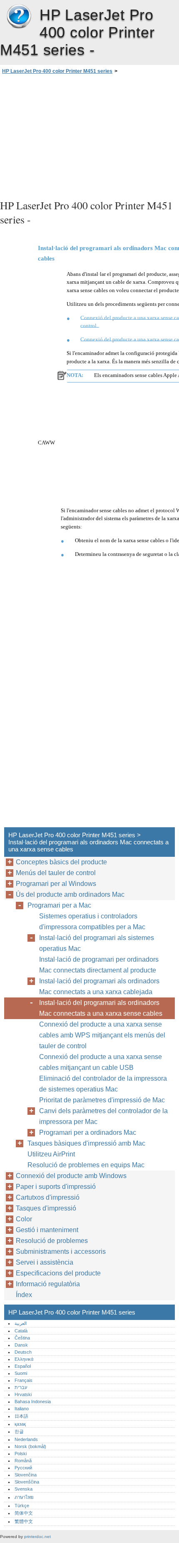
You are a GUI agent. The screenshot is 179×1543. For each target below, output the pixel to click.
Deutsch (23, 1352)
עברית (21, 1387)
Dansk (21, 1344)
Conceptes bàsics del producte (61, 862)
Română (23, 1460)
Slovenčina (26, 1474)
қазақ (20, 1423)
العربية (21, 1323)
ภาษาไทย (24, 1497)
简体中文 (24, 1513)
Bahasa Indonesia (33, 1401)
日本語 (21, 1416)
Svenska (23, 1488)
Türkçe (22, 1505)
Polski (21, 1453)
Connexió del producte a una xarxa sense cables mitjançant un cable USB (100, 1062)
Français (23, 1380)
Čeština (22, 1337)
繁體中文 (24, 1521)
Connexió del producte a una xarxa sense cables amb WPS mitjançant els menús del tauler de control (102, 1035)
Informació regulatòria (48, 1283)
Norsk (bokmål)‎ (30, 1446)
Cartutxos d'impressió (48, 1197)
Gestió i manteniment (47, 1229)
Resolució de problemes (52, 1240)
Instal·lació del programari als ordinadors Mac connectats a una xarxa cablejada (99, 986)
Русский (23, 1467)
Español (23, 1366)
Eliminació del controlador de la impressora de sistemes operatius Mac (103, 1084)
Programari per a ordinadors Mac (87, 1132)
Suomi (21, 1373)
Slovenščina (27, 1481)
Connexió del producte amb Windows (71, 1175)
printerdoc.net (37, 1536)
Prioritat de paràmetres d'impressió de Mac (102, 1100)
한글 (19, 1431)
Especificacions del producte (58, 1273)
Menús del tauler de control (56, 872)
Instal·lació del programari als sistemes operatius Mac (96, 943)
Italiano (22, 1408)
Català (21, 1330)
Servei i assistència (44, 1262)
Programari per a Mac (59, 905)
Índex (24, 1294)
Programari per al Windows (56, 883)
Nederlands (26, 1439)
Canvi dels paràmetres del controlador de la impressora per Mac (103, 1116)
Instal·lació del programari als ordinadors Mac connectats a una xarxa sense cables (100, 1008)
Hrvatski (23, 1394)
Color (24, 1219)
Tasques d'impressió (46, 1208)
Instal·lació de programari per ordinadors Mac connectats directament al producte (99, 965)
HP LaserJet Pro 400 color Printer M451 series (18, 16)
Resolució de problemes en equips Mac (85, 1164)
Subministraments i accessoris (61, 1251)
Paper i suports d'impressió (56, 1186)
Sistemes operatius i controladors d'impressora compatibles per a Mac (92, 921)
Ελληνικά (24, 1359)
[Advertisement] (89, 135)
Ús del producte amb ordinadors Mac (70, 894)
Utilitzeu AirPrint (51, 1154)
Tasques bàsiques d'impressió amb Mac (86, 1143)
